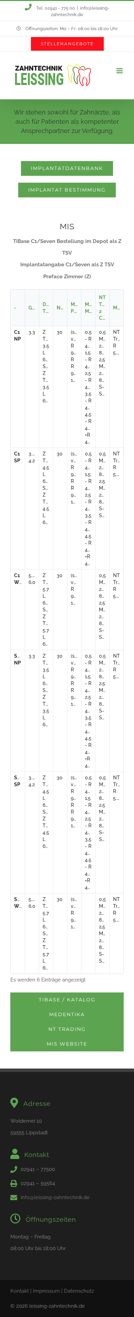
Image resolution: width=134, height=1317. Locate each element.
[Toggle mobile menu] (120, 70)
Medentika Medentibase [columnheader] (90, 308)
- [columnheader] (15, 307)
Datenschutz (79, 1291)
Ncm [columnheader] (62, 307)
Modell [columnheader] (118, 307)
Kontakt (19, 1291)
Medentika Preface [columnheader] (76, 308)
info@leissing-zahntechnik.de (55, 1197)
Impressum (46, 1291)
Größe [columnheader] (34, 307)
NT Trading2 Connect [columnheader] (104, 308)
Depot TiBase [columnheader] (48, 308)
